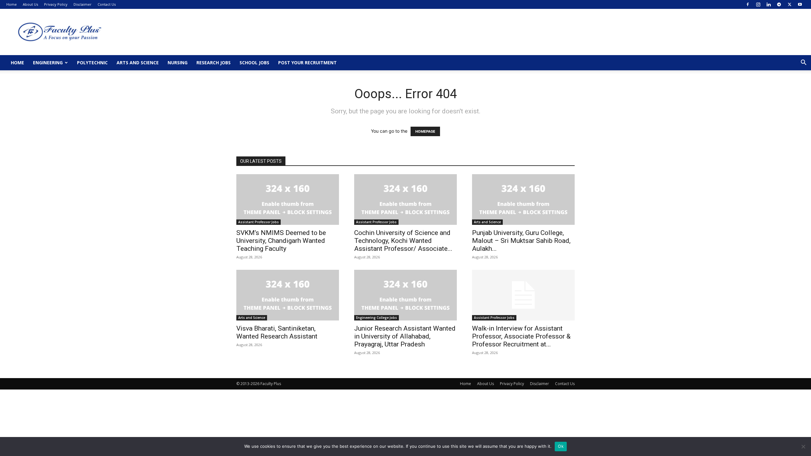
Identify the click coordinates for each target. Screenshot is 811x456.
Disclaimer (82, 4)
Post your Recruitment (307, 63)
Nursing (178, 63)
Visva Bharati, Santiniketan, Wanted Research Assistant (276, 332)
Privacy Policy (55, 4)
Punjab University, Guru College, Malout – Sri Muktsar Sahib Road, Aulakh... (521, 240)
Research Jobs (213, 63)
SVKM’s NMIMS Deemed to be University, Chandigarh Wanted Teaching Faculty (281, 240)
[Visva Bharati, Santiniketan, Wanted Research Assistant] (287, 295)
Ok (561, 446)
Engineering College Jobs (376, 317)
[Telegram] (779, 4)
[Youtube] (800, 4)
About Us (30, 4)
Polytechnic (92, 63)
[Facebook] (747, 4)
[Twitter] (789, 4)
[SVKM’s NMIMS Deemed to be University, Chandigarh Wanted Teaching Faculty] (287, 199)
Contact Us (107, 4)
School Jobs (254, 63)
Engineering (48, 63)
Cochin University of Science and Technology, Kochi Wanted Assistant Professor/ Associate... (403, 240)
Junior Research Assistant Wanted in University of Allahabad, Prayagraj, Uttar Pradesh (405, 336)
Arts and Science (138, 63)
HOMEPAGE (425, 131)
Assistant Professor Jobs (258, 222)
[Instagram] (758, 4)
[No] (803, 446)
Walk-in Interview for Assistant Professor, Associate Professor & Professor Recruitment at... (521, 336)
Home (11, 4)
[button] (803, 63)
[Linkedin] (768, 4)
